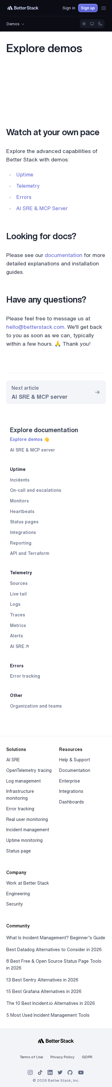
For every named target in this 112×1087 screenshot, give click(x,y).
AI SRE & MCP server (32, 450)
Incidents (20, 480)
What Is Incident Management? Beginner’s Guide (55, 938)
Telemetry (21, 573)
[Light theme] (84, 23)
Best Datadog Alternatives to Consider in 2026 (54, 949)
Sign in (69, 8)
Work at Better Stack (27, 883)
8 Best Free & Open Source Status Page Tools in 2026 (53, 964)
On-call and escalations (35, 490)
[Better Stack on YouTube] (80, 1072)
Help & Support (74, 760)
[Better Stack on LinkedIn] (50, 1072)
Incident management (27, 830)
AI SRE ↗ (19, 646)
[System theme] (92, 23)
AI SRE (13, 760)
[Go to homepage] (23, 8)
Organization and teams (36, 706)
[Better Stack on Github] (70, 1072)
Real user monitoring (27, 819)
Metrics (18, 625)
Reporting (20, 543)
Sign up (88, 8)
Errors (17, 666)
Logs (15, 604)
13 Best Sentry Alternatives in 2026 (42, 980)
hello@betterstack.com (35, 326)
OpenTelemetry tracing (29, 770)
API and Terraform (29, 553)
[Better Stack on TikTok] (40, 1072)
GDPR (87, 1057)
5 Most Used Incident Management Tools (48, 1015)
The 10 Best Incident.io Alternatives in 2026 (50, 1003)
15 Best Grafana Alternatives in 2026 (44, 991)
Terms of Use (31, 1057)
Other (16, 695)
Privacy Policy (62, 1057)
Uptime (18, 469)
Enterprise (69, 781)
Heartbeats (22, 511)
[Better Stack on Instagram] (30, 1072)
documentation (63, 255)
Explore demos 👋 (29, 439)
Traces (17, 615)
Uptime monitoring (24, 840)
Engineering (18, 894)
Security (14, 904)
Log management (23, 781)
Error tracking (25, 676)
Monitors (19, 501)
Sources (19, 583)
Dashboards (71, 802)
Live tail (18, 594)
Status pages (24, 522)
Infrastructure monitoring (20, 794)
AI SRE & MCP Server (42, 208)
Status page (18, 851)
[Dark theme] (100, 23)
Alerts (16, 636)
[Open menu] (104, 8)
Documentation (74, 770)
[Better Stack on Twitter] (60, 1072)
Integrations (23, 532)
